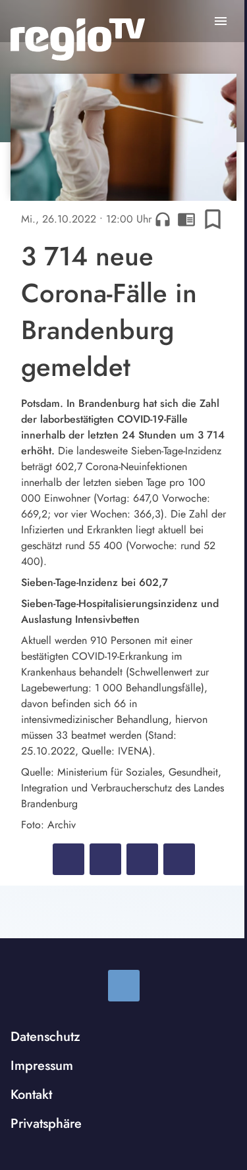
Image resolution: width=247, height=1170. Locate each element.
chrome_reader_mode (186, 219)
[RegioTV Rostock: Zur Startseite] (78, 39)
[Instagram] (124, 985)
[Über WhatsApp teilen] (142, 859)
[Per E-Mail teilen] (179, 859)
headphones (162, 219)
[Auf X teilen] (105, 859)
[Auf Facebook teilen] (68, 859)
